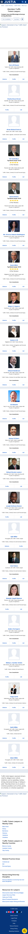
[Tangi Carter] (14, 688)
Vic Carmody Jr (14, 159)
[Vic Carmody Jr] (14, 150)
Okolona (4, 833)
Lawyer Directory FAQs (8, 895)
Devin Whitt (14, 265)
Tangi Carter (14, 696)
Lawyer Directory (9, 5)
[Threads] (15, 912)
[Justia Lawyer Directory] (21, 912)
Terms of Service (14, 926)
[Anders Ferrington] (14, 620)
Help (14, 923)
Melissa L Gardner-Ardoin (14, 663)
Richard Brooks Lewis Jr (14, 472)
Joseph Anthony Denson (14, 506)
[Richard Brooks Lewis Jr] (14, 464)
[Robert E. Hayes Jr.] (14, 298)
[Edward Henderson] (14, 362)
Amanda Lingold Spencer (14, 598)
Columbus (5, 837)
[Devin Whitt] (14, 257)
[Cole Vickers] (14, 557)
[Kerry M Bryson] (14, 56)
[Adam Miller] (14, 749)
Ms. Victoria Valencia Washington (14, 234)
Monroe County (6, 846)
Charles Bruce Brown (14, 99)
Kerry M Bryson (14, 65)
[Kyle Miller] (14, 528)
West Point (5, 826)
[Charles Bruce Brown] (14, 90)
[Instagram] (13, 912)
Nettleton (5, 831)
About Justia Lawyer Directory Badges (13, 893)
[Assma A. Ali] (14, 331)
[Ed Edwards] (14, 396)
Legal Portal (14, 918)
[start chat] (24, 930)
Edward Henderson (14, 371)
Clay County (5, 850)
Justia (2, 5)
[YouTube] (9, 912)
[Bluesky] (17, 912)
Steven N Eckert (14, 438)
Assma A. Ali (14, 340)
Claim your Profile (7, 897)
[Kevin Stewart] (14, 188)
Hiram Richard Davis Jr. (14, 129)
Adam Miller (14, 758)
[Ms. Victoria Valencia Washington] (14, 226)
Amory (4, 829)
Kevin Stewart (14, 196)
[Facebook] (11, 912)
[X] (19, 912)
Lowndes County (7, 848)
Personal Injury (6, 866)
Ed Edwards (14, 404)
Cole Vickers (14, 566)
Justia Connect (14, 915)
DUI (3, 864)
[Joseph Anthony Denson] (14, 497)
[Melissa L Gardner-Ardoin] (14, 654)
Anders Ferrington (14, 629)
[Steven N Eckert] (14, 430)
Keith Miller (14, 727)
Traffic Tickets (17, 5)
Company (14, 920)
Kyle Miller (14, 536)
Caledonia (5, 835)
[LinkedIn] (7, 912)
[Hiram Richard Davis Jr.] (14, 121)
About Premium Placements (10, 899)
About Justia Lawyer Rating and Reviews (13, 901)
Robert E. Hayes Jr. (14, 306)
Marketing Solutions (14, 931)
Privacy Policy (14, 928)
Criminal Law (5, 862)
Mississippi (24, 5)
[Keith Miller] (14, 719)
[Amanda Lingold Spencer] (14, 590)
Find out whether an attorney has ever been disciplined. (13, 880)
